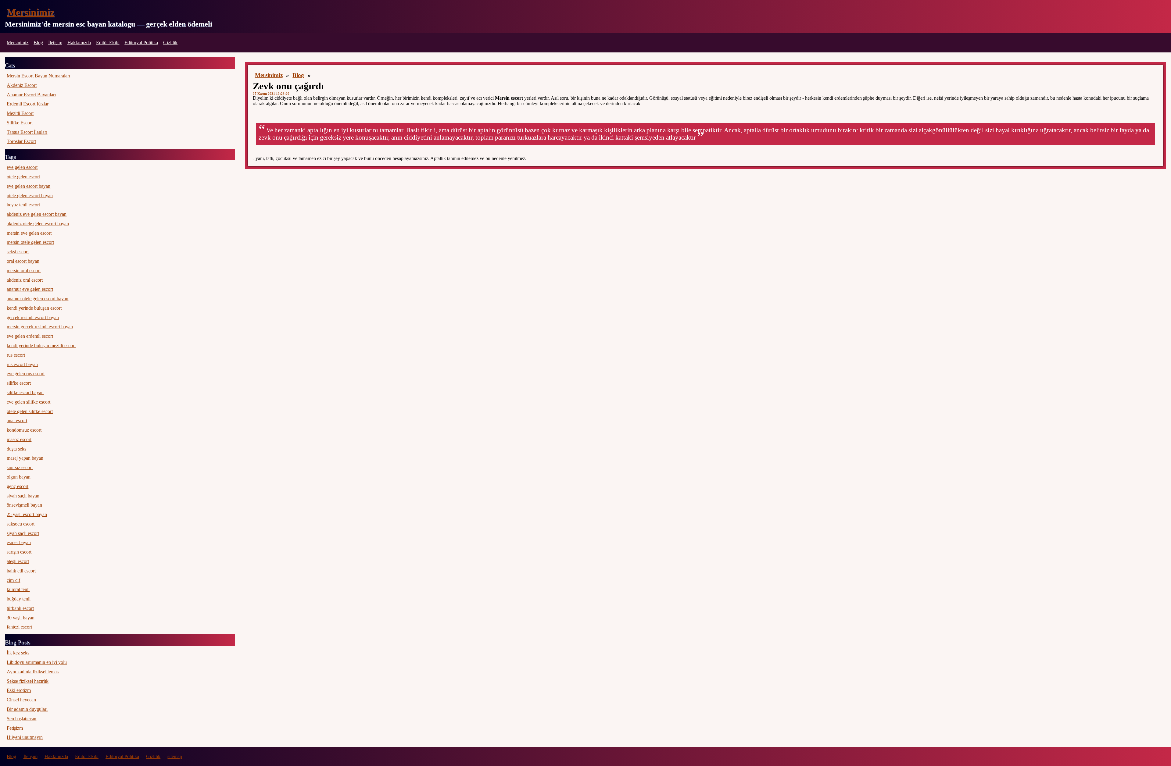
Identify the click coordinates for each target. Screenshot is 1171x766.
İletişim (55, 42)
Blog (38, 42)
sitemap (174, 756)
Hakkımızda (79, 42)
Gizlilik (170, 42)
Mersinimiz (30, 12)
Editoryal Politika (141, 42)
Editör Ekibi (108, 42)
